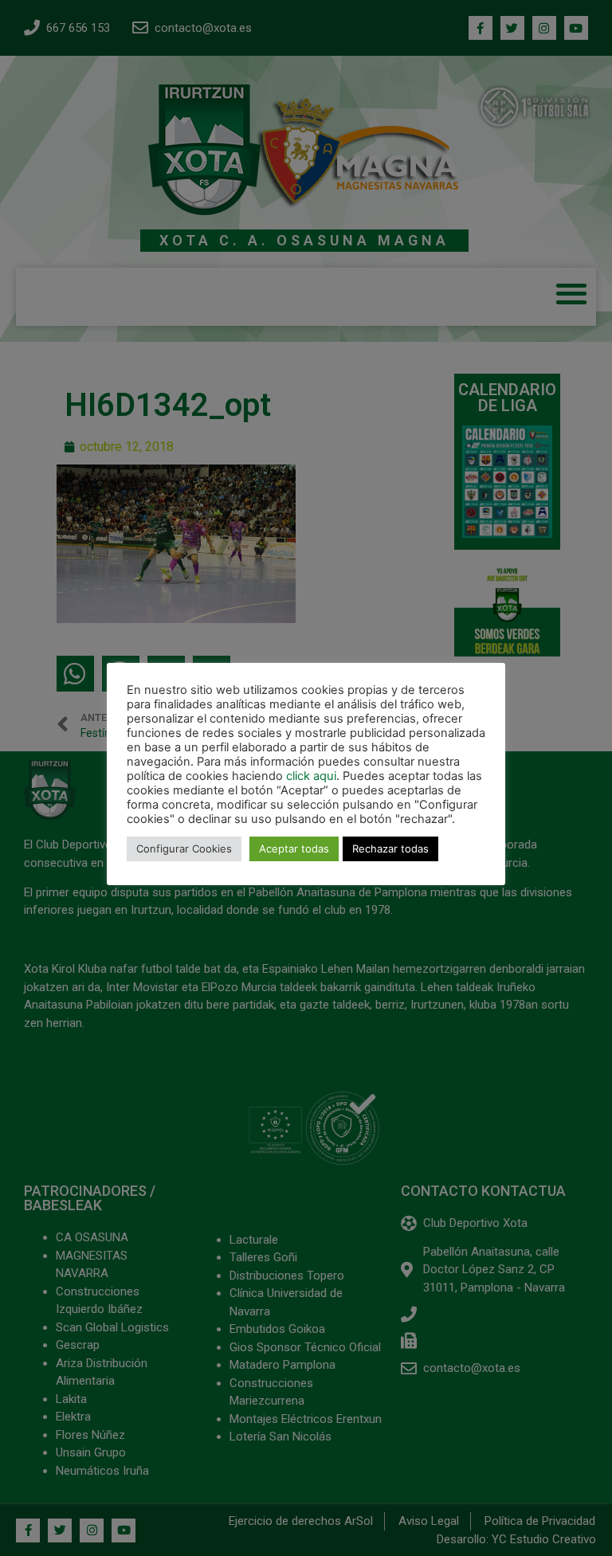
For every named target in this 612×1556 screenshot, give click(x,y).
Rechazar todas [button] (390, 848)
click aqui (311, 776)
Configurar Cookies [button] (184, 848)
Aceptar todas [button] (294, 848)
